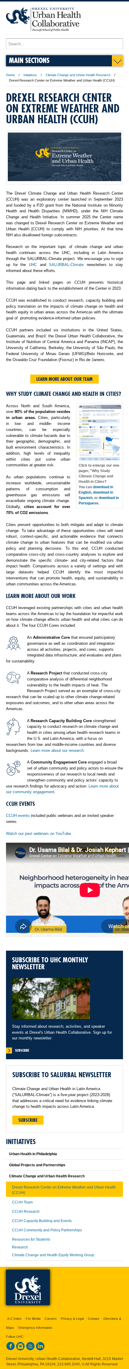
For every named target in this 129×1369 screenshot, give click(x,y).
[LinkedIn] (40, 1349)
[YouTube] (30, 1349)
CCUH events (18, 815)
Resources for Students (31, 1239)
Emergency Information (35, 1327)
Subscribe (28, 1120)
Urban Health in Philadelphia (33, 1154)
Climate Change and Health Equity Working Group (53, 1255)
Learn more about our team (64, 379)
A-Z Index (14, 1318)
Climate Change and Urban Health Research (78, 75)
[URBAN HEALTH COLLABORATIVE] (43, 35)
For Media (33, 1318)
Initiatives (30, 75)
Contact (93, 1318)
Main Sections (29, 60)
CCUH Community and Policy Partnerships (47, 1230)
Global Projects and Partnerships (37, 1165)
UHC (33, 264)
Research (20, 1247)
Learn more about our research (57, 750)
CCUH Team (22, 1202)
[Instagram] (20, 1349)
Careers (51, 1318)
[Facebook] (10, 1349)
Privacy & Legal (72, 1318)
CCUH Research (26, 1211)
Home (10, 75)
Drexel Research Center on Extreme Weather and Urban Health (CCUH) (64, 1190)
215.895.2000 (68, 1364)
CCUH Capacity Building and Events (42, 1221)
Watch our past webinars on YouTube (38, 833)
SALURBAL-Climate (66, 264)
